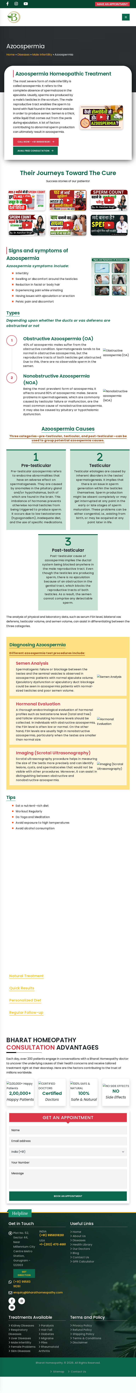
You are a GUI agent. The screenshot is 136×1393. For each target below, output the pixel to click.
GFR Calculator (83, 1261)
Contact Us (81, 1257)
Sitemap (58, 1371)
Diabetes (47, 1334)
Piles (44, 1342)
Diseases (23, 55)
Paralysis (47, 1326)
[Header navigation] (126, 17)
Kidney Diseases (22, 1326)
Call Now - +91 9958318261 (34, 141)
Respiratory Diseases (18, 1332)
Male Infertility (42, 55)
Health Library (82, 1245)
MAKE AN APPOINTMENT (112, 4)
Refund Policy (82, 1330)
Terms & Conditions (87, 1338)
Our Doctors (81, 1249)
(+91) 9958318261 (51, 1235)
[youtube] (26, 4)
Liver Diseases (21, 1338)
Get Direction (24, 1273)
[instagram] (16, 4)
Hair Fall (46, 1330)
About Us (79, 1236)
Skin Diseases (20, 1351)
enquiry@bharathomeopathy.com (38, 1292)
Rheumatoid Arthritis (49, 1349)
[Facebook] (11, 1301)
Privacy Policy (82, 1326)
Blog (76, 1253)
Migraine (47, 1338)
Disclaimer (80, 1342)
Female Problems (23, 1347)
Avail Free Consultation (34, 150)
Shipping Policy (83, 1334)
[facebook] (7, 4)
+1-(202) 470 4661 (52, 1244)
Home (10, 55)
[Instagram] (21, 1301)
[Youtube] (11, 1307)
